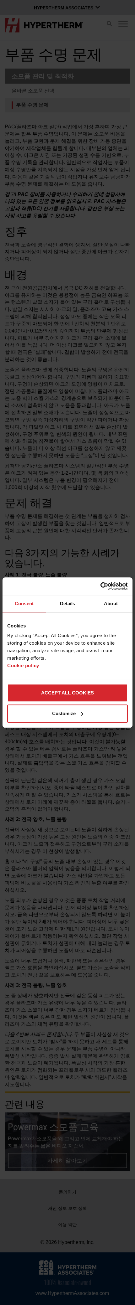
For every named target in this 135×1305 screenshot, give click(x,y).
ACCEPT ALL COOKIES (67, 692)
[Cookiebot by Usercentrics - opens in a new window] (100, 586)
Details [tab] (67, 603)
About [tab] (111, 603)
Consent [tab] (24, 603)
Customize (64, 713)
